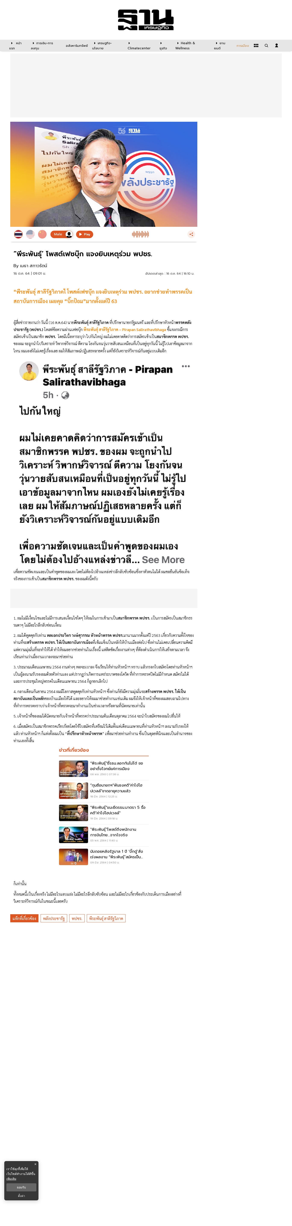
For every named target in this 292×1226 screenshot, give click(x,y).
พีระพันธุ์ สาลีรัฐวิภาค (106, 918)
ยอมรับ (21, 1187)
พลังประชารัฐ (54, 918)
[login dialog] (276, 45)
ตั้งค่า (21, 1196)
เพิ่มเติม (11, 1179)
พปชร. (77, 918)
